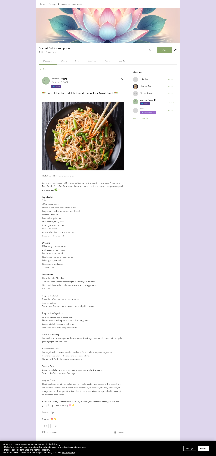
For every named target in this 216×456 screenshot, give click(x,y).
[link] (48, 60)
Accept (203, 448)
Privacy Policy (68, 452)
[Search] (150, 50)
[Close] (212, 448)
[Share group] (175, 50)
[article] (83, 262)
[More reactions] (54, 426)
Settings (189, 448)
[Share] (122, 78)
